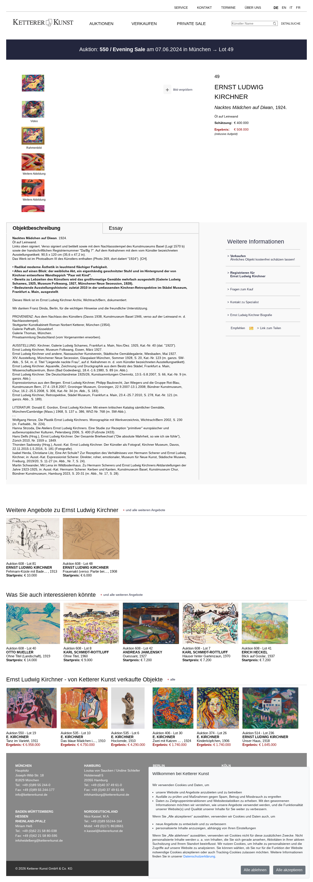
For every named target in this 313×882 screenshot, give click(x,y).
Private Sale (191, 23)
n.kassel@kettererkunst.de (103, 831)
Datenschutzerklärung (199, 856)
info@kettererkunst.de (31, 794)
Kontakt (204, 7)
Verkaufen (144, 23)
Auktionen (101, 23)
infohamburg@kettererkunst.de (106, 794)
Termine (228, 7)
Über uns (253, 7)
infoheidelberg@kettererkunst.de (39, 840)
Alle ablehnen (255, 870)
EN (284, 7)
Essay (116, 228)
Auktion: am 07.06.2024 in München (145, 49)
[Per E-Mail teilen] (250, 328)
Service (181, 7)
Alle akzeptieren (289, 870)
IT (291, 7)
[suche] (275, 23)
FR (298, 7)
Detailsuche (290, 23)
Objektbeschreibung (36, 228)
